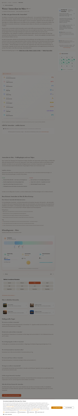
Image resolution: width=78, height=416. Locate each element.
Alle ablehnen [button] (69, 407)
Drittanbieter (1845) (10, 406)
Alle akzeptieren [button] (57, 407)
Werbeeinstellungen (36, 408)
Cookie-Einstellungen (22, 410)
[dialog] (39, 407)
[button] (26, 414)
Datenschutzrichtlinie (35, 410)
